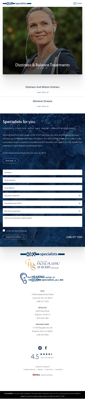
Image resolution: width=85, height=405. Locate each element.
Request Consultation (14, 237)
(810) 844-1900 (43, 318)
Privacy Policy (49, 369)
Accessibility (59, 369)
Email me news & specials (17, 231)
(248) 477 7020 (74, 237)
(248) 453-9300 (43, 334)
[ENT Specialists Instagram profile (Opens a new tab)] (40, 348)
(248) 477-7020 (43, 301)
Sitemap (39, 369)
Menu (79, 3)
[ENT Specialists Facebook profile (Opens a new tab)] (46, 348)
